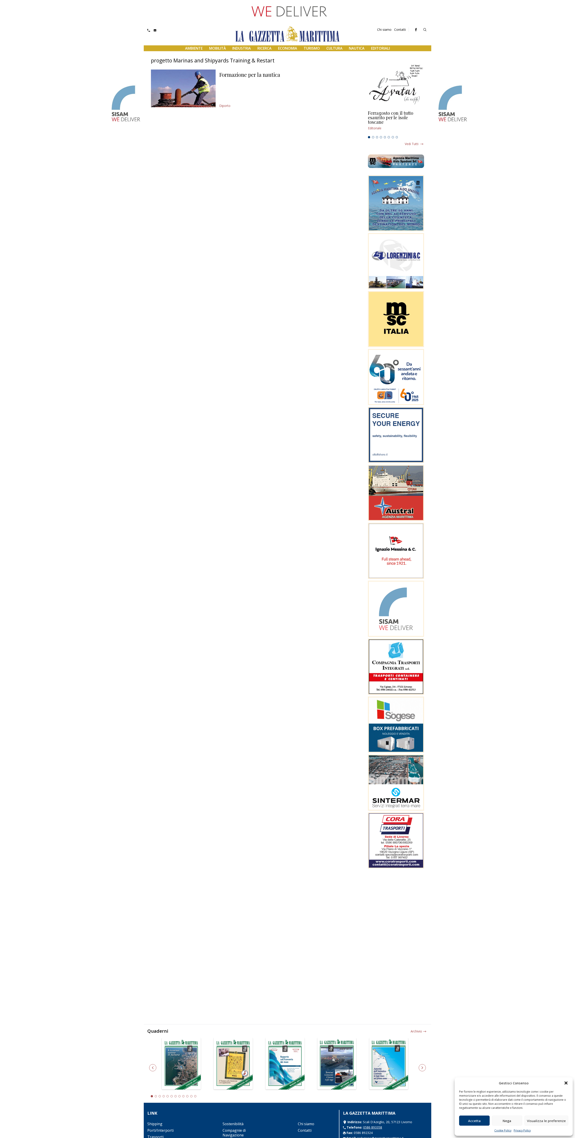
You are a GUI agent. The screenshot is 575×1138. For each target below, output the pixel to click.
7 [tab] (393, 137)
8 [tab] (397, 137)
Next (422, 1067)
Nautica (357, 48)
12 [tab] (195, 1096)
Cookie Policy (502, 1130)
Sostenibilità (233, 1123)
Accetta (474, 1120)
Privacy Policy (522, 1130)
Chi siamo (384, 29)
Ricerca (264, 48)
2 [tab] (373, 137)
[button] (566, 1083)
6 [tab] (389, 137)
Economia (287, 48)
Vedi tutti (411, 144)
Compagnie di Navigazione (234, 1133)
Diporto (224, 106)
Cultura (334, 48)
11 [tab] (191, 1096)
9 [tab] (183, 1096)
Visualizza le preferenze (546, 1120)
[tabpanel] (396, 122)
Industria (241, 48)
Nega (507, 1120)
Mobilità (217, 48)
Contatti (400, 29)
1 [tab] (369, 137)
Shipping (154, 1123)
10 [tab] (187, 1096)
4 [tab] (381, 137)
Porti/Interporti (160, 1130)
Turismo (312, 48)
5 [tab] (385, 137)
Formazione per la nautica (249, 74)
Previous (152, 1067)
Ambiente (194, 48)
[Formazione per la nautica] (183, 88)
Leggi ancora (396, 122)
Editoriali (380, 48)
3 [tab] (377, 137)
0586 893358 (372, 1127)
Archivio (416, 1031)
